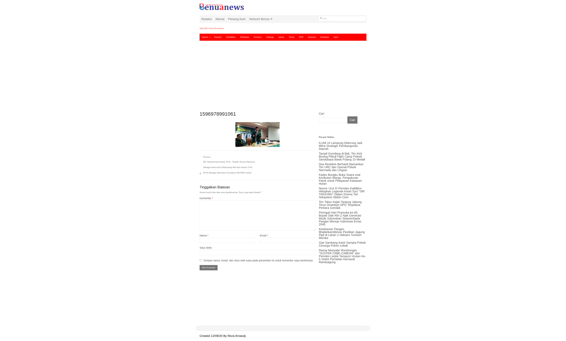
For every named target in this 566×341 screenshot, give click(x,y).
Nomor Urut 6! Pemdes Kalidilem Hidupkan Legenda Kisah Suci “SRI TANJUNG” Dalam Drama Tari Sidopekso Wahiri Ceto (342, 193)
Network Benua (259, 19)
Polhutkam (244, 37)
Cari (321, 113)
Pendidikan (230, 37)
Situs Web (206, 247)
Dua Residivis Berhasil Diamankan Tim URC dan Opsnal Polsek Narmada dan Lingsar (341, 167)
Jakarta (281, 37)
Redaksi (206, 19)
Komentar (206, 198)
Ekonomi (312, 37)
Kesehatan (324, 37)
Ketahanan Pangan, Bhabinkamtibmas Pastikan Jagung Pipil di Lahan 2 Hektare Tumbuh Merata (342, 233)
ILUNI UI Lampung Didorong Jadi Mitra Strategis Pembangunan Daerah (340, 145)
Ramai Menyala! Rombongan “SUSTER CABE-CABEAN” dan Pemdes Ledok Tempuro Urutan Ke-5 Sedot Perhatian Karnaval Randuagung (342, 256)
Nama (204, 235)
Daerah (205, 37)
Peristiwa (257, 37)
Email (264, 235)
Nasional (217, 37)
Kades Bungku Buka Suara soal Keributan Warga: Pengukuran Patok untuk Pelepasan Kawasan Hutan (340, 179)
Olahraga (270, 37)
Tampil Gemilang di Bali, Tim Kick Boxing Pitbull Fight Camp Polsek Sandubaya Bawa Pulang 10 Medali (342, 156)
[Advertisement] (283, 78)
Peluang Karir (237, 19)
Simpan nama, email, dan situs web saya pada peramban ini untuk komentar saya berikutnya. (258, 260)
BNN (301, 37)
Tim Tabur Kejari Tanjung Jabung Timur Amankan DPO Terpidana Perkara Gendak (340, 204)
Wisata (291, 37)
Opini (336, 37)
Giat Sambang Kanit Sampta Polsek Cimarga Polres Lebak (342, 244)
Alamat (219, 19)
